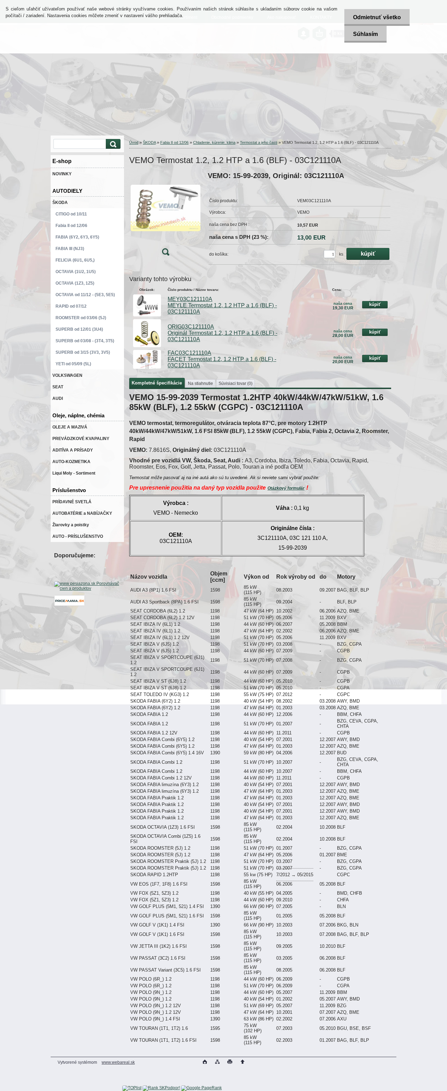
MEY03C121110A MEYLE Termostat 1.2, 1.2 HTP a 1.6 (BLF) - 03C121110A (222, 305)
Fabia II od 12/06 (174, 142)
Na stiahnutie (200, 383)
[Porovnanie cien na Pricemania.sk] (69, 604)
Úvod (133, 142)
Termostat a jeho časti (258, 142)
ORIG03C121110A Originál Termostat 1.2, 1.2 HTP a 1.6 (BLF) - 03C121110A (222, 333)
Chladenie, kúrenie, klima (214, 142)
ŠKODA (149, 142)
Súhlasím (365, 34)
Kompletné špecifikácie (157, 383)
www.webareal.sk (118, 1062)
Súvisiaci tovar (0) (235, 383)
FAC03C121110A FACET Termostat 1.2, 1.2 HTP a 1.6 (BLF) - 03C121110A (222, 359)
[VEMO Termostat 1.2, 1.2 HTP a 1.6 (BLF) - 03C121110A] (165, 216)
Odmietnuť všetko (377, 17)
